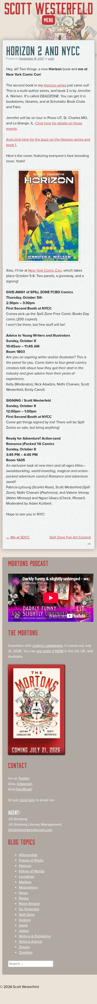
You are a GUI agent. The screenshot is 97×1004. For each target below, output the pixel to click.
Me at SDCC (18, 537)
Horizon (25, 866)
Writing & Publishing (35, 936)
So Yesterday (29, 909)
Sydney (25, 920)
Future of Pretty (31, 860)
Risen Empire (29, 904)
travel (23, 925)
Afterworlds (28, 855)
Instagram (24, 784)
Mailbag (25, 882)
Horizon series (55, 85)
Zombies (25, 952)
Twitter (23, 778)
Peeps (24, 898)
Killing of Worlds (31, 871)
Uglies (24, 931)
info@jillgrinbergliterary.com (30, 830)
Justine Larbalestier (47, 645)
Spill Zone (27, 914)
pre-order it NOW (50, 651)
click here (27, 800)
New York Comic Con (45, 270)
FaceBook (23, 789)
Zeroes (24, 947)
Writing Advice (30, 941)
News (23, 893)
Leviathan (26, 876)
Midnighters (28, 887)
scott (51, 59)
